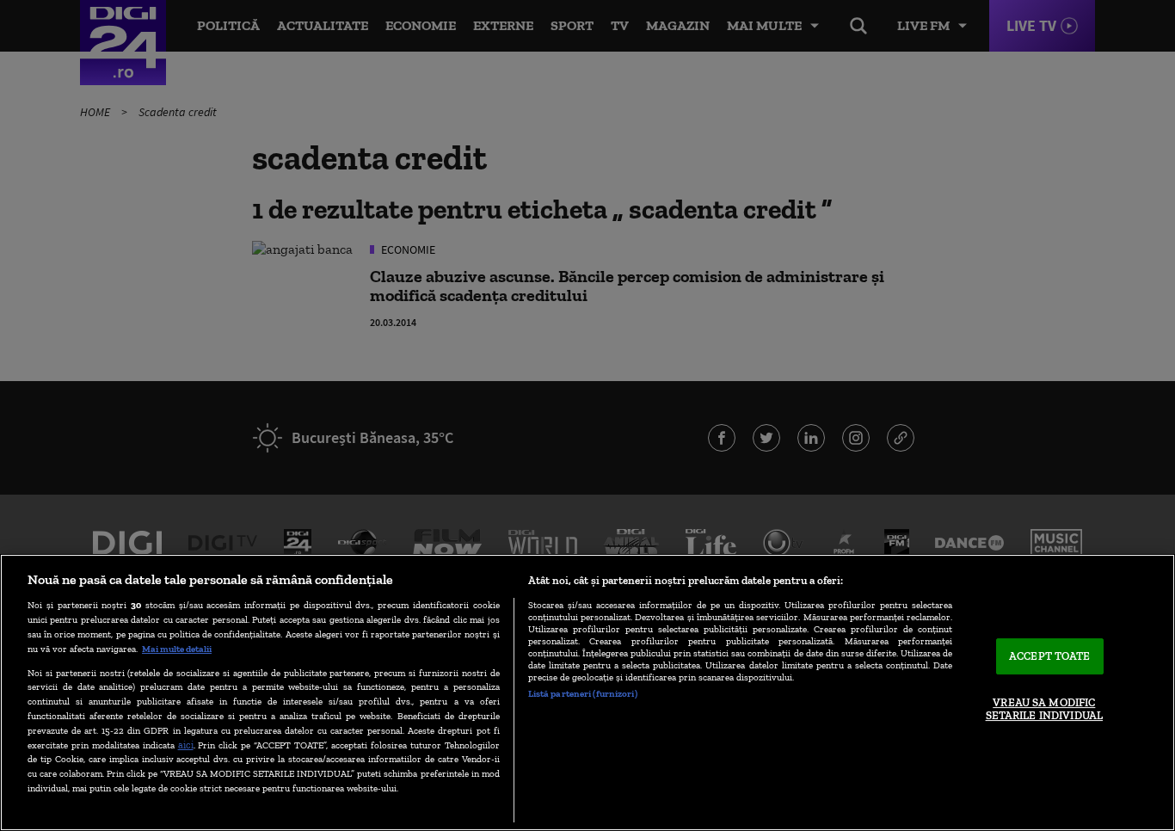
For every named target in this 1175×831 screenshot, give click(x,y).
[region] (587, 692)
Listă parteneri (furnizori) (582, 693)
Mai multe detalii (177, 649)
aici (186, 744)
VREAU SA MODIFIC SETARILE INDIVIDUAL (1044, 709)
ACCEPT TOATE (1050, 655)
